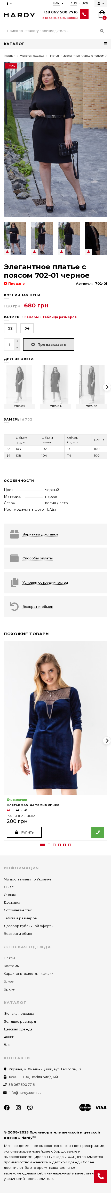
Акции (9, 1037)
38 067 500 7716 (22, 1085)
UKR (85, 3)
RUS (73, 3)
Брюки (9, 989)
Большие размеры (20, 1021)
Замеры (32, 317)
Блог (8, 1045)
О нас (9, 887)
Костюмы (11, 966)
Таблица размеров (60, 317)
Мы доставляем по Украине (28, 879)
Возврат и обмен (18, 934)
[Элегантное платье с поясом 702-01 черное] (15, 238)
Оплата (10, 895)
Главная (9, 55)
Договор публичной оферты (28, 926)
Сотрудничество (18, 910)
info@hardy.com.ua (25, 1093)
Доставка (12, 902)
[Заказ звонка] (100, 1176)
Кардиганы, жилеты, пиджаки (28, 974)
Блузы (9, 981)
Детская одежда (18, 1029)
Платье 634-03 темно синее (33, 805)
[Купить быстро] (97, 832)
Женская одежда (32, 55)
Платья (54, 55)
